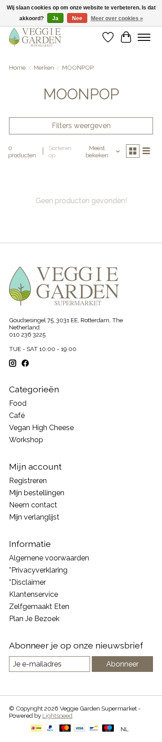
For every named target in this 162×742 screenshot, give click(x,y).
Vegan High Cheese (41, 427)
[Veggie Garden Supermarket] (35, 37)
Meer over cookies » (117, 18)
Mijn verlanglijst (34, 517)
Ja (55, 18)
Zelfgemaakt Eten (39, 606)
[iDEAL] (36, 728)
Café (17, 415)
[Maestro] (108, 728)
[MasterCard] (65, 728)
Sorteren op (60, 151)
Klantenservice (33, 594)
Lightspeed (57, 715)
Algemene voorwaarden (49, 558)
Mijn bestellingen (36, 493)
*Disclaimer (27, 582)
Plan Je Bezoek (34, 618)
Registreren (28, 480)
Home (17, 67)
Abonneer (122, 664)
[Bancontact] (93, 728)
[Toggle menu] (144, 37)
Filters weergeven (81, 125)
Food (18, 403)
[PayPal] (50, 728)
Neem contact (33, 505)
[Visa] (80, 728)
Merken (44, 67)
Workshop (26, 439)
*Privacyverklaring (38, 570)
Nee (77, 18)
